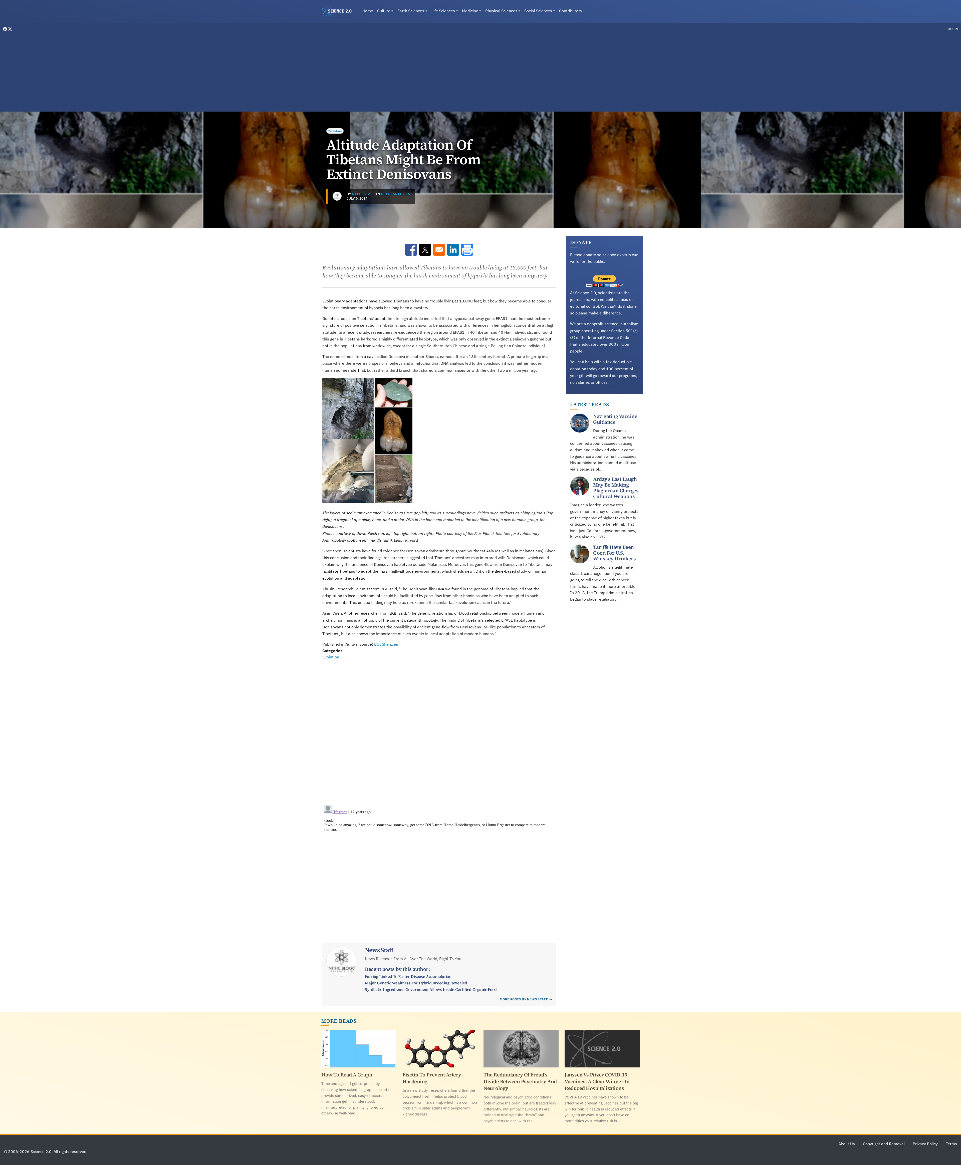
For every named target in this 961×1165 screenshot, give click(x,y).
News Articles (395, 194)
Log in (953, 29)
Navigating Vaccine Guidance (615, 419)
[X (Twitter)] (10, 29)
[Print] (467, 250)
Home (367, 10)
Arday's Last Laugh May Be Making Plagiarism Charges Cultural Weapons (615, 488)
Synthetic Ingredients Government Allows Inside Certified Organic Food (431, 989)
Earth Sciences (410, 10)
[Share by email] (439, 250)
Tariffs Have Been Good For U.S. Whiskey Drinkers (614, 553)
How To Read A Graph (346, 1074)
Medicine (470, 10)
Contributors (570, 10)
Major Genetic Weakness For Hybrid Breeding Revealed (416, 983)
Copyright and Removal (884, 1143)
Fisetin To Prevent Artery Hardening (431, 1078)
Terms (951, 1143)
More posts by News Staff (524, 999)
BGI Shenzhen (386, 644)
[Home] (338, 11)
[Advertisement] (480, 71)
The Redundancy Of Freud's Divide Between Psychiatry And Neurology (520, 1081)
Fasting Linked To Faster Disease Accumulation (408, 976)
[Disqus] (439, 729)
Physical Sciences (501, 10)
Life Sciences (443, 10)
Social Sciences (538, 10)
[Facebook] (5, 29)
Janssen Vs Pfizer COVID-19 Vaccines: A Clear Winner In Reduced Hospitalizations (597, 1081)
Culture (383, 10)
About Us (846, 1143)
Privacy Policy (925, 1143)
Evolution (335, 131)
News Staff (363, 194)
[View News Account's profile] (337, 196)
